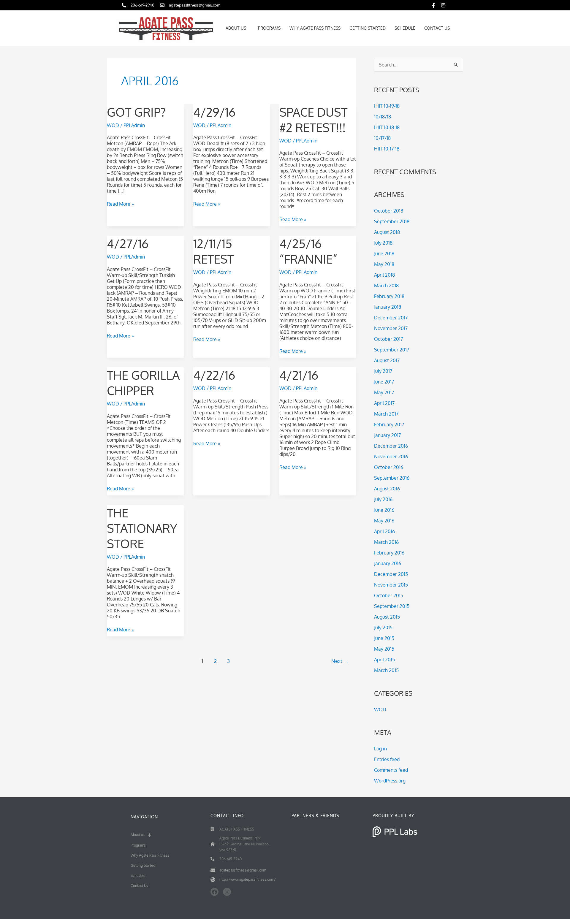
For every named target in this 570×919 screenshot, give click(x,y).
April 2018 (384, 275)
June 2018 (384, 253)
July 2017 (383, 371)
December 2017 (391, 318)
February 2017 (389, 424)
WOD (113, 125)
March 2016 (386, 542)
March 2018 (386, 286)
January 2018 (387, 307)
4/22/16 (214, 374)
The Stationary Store (142, 528)
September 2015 (391, 606)
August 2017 (387, 360)
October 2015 (388, 595)
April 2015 (384, 660)
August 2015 (387, 617)
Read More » (120, 204)
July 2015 (383, 627)
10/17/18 (382, 138)
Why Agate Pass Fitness (315, 28)
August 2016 (387, 489)
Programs (269, 28)
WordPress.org (390, 781)
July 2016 (383, 499)
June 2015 (384, 638)
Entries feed (387, 759)
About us (236, 28)
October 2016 (388, 467)
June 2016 (384, 510)
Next (340, 660)
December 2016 (391, 446)
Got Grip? (136, 111)
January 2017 (387, 435)
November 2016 (391, 457)
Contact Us (437, 28)
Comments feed (391, 770)
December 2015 (391, 574)
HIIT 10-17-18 (386, 149)
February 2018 (389, 296)
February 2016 (389, 553)
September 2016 (391, 478)
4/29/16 (214, 111)
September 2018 (391, 221)
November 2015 (391, 585)
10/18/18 (382, 117)
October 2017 (388, 339)
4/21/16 (298, 374)
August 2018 (387, 232)
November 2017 (391, 328)
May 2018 (384, 264)
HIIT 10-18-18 (387, 127)
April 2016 (384, 531)
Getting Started (367, 28)
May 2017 (384, 392)
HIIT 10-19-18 (387, 106)
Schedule (405, 28)
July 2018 (383, 243)
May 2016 (384, 521)
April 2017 (384, 403)
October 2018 (388, 211)
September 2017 (391, 350)
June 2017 (384, 382)
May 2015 (384, 649)
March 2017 (386, 414)
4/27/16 (127, 243)
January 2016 (387, 563)
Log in (380, 749)
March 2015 (386, 670)
